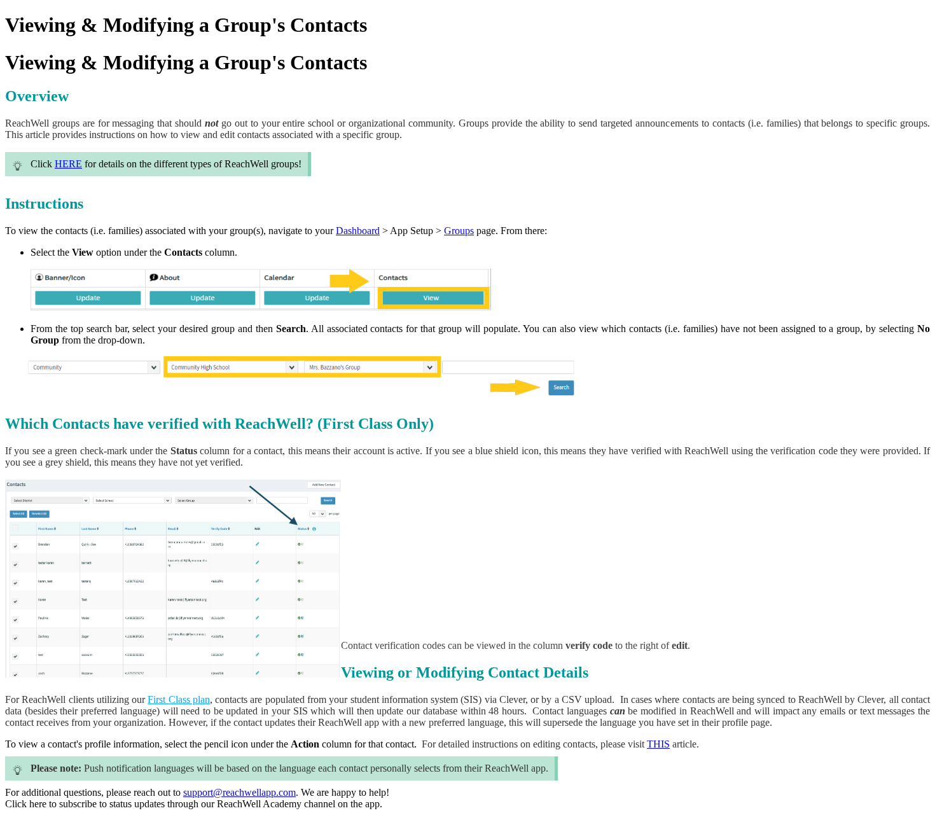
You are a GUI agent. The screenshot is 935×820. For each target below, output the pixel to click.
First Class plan (179, 699)
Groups (459, 230)
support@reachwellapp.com (239, 792)
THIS (658, 744)
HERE (68, 163)
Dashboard (358, 230)
